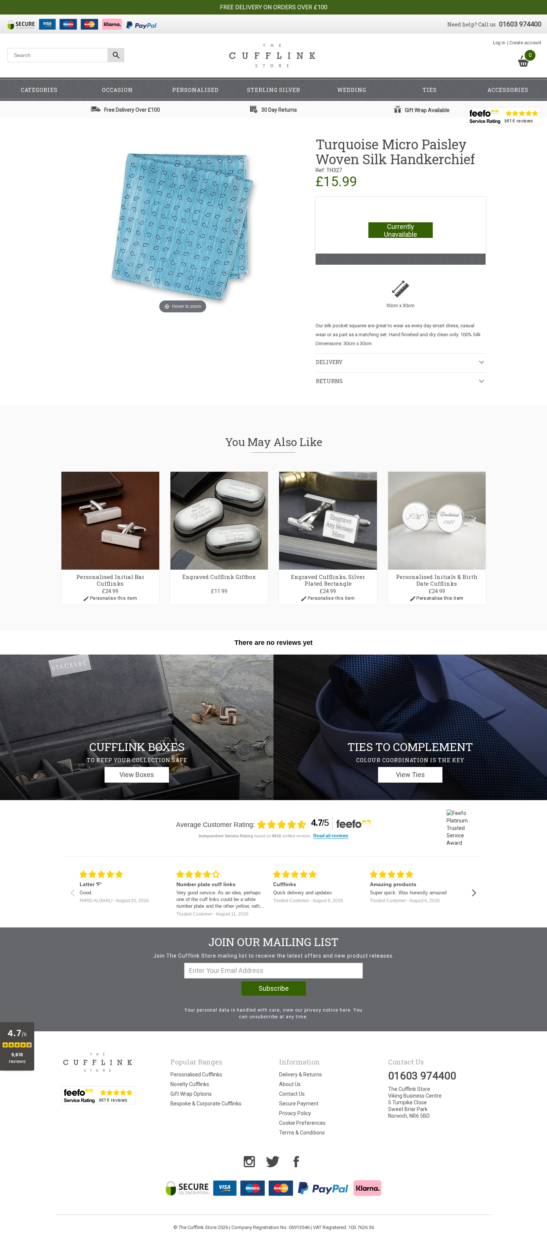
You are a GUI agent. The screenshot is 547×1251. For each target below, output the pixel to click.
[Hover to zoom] (182, 226)
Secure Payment (299, 1104)
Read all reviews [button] (330, 836)
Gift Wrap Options (191, 1094)
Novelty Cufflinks (189, 1084)
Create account (525, 42)
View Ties (410, 775)
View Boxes (136, 775)
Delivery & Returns (300, 1074)
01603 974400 (520, 24)
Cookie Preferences (302, 1123)
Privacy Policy (295, 1113)
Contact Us (292, 1094)
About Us (290, 1084)
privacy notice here (327, 1010)
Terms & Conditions (302, 1133)
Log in (499, 42)
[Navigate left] (72, 893)
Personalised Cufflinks (196, 1074)
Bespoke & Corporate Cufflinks (205, 1104)
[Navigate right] (474, 893)
